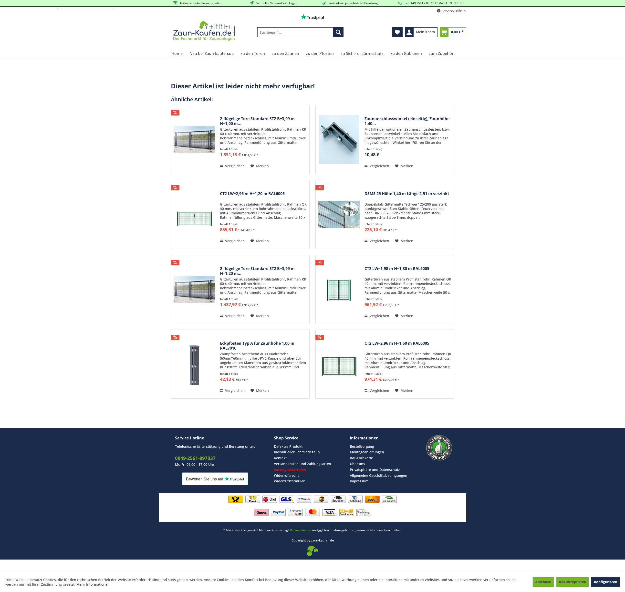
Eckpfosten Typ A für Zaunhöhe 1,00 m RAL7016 (257, 346)
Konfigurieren (605, 582)
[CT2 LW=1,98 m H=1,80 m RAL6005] (339, 289)
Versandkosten (300, 530)
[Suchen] (338, 32)
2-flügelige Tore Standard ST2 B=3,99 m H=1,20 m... (257, 271)
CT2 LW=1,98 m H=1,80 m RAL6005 (397, 268)
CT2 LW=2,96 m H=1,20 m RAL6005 (252, 193)
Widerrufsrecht (286, 475)
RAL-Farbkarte (361, 458)
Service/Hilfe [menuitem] (451, 11)
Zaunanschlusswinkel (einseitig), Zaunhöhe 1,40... (407, 121)
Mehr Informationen (93, 584)
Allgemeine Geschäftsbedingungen (378, 475)
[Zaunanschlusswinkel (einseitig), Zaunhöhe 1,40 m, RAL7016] (339, 139)
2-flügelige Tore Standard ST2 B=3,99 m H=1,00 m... (257, 121)
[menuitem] (300, 32)
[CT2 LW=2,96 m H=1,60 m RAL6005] (339, 364)
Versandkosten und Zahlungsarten (302, 463)
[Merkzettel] (397, 32)
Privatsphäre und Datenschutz (375, 469)
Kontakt (280, 458)
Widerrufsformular (289, 481)
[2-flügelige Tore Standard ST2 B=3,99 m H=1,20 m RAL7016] (194, 289)
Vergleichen (234, 166)
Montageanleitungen (367, 452)
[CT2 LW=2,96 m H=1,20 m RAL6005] (194, 214)
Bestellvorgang (362, 446)
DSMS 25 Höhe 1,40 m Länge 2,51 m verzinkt (407, 193)
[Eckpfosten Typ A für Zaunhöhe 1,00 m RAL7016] (194, 364)
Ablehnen (543, 582)
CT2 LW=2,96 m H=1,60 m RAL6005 (397, 343)
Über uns (357, 463)
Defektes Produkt (288, 446)
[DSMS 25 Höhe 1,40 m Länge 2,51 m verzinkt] (339, 214)
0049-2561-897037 (195, 458)
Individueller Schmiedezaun (297, 452)
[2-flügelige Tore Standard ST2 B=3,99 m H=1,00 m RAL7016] (194, 139)
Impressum (359, 481)
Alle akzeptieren (572, 582)
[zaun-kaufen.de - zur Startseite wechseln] (204, 31)
